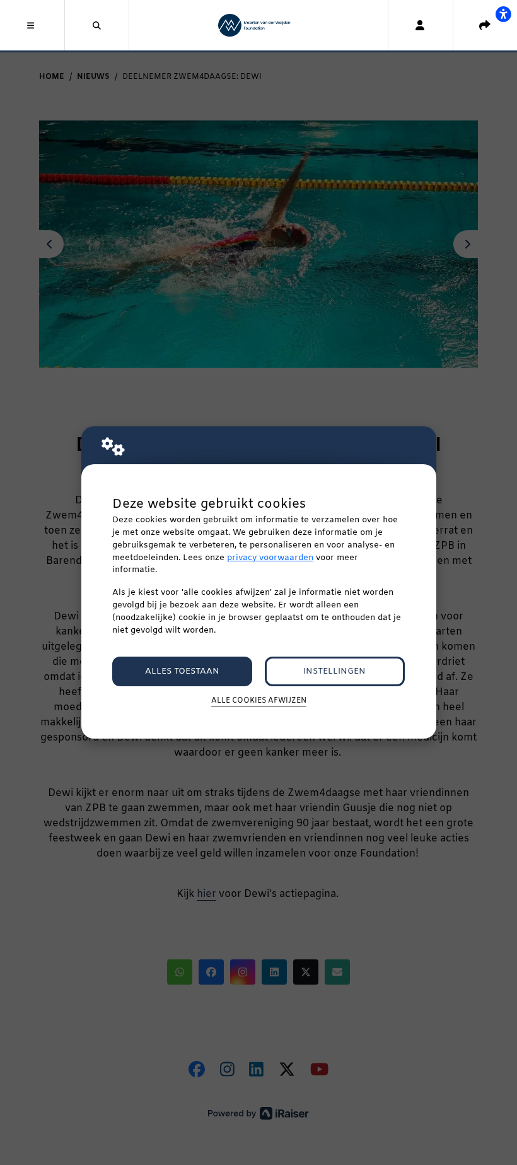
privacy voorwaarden (270, 558)
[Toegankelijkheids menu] (503, 13)
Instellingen (334, 671)
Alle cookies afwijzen (258, 701)
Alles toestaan (182, 671)
